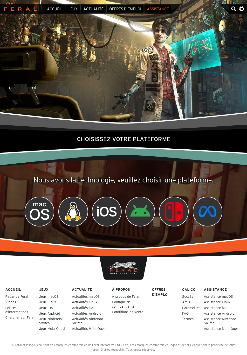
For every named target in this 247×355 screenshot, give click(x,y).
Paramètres (191, 308)
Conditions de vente (127, 312)
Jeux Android (49, 313)
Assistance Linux (217, 302)
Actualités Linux (84, 302)
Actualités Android (86, 313)
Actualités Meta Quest (89, 328)
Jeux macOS (49, 296)
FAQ (185, 313)
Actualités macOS (86, 296)
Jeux (73, 9)
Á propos (121, 289)
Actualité (93, 9)
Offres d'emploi (125, 9)
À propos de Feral (126, 296)
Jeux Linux (47, 302)
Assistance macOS (218, 296)
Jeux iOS (46, 308)
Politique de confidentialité (123, 304)
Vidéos (10, 302)
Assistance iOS (215, 308)
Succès (187, 296)
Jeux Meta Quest (52, 328)
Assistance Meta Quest (222, 328)
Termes (188, 319)
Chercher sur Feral (19, 317)
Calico (188, 289)
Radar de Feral (16, 296)
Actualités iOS (83, 308)
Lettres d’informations (16, 310)
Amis (186, 302)
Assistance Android (219, 313)
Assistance (158, 9)
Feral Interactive (19, 9)
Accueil (54, 9)
